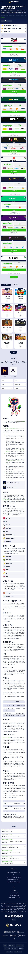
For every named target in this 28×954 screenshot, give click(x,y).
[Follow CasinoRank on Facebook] (6, 916)
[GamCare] (21, 936)
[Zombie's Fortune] (20, 341)
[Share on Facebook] (5, 21)
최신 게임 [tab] (16, 284)
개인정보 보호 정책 (13, 893)
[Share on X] (2, 21)
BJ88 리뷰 (14, 153)
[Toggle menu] (2, 1)
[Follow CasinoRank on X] (12, 916)
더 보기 (12, 277)
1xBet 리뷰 (14, 74)
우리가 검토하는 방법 (14, 895)
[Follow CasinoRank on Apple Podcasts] (21, 916)
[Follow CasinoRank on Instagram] (9, 916)
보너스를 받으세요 (13, 52)
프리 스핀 (18, 449)
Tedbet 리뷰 (13, 173)
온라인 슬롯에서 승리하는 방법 (14, 879)
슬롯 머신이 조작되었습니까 (13, 872)
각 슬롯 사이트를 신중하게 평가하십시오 (13, 428)
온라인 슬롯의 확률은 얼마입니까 (13, 877)
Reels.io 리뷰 (13, 252)
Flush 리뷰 (14, 271)
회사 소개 (14, 890)
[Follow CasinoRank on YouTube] (15, 916)
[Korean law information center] (20, 932)
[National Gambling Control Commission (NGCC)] (10, 932)
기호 (14, 875)
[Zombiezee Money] (7, 341)
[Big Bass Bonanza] (20, 295)
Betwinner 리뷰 (13, 113)
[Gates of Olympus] (7, 295)
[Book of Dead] (7, 326)
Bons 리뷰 (14, 134)
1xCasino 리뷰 (14, 93)
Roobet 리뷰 (13, 192)
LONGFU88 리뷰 (13, 54)
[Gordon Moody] (13, 936)
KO (13, 919)
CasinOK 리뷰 (14, 212)
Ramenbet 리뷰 (13, 232)
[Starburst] (20, 311)
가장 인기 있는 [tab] (7, 284)
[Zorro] (20, 326)
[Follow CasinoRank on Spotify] (18, 916)
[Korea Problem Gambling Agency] (5, 936)
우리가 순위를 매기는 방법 (14, 897)
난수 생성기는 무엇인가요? (14, 882)
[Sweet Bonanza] (7, 311)
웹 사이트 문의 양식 (20, 421)
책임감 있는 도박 (6, 737)
